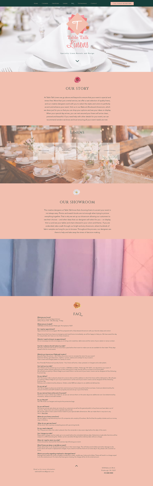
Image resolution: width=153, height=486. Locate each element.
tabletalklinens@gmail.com (44, 471)
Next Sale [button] (45, 413)
